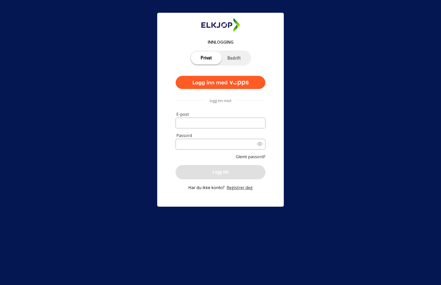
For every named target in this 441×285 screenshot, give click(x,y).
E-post (182, 114)
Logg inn (220, 172)
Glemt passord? (250, 156)
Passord (184, 135)
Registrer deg (240, 187)
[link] (220, 83)
